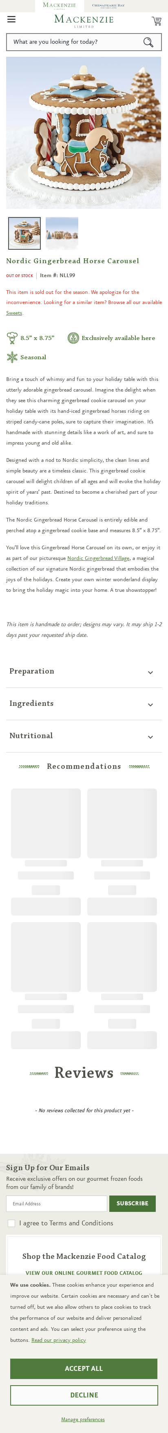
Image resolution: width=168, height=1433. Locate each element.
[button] (11, 21)
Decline (84, 1395)
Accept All (84, 1369)
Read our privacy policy (58, 1340)
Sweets (14, 313)
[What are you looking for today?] (149, 42)
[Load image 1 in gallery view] (24, 233)
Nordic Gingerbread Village (98, 558)
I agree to (66, 1223)
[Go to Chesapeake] (108, 6)
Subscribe (132, 1203)
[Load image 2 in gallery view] (62, 233)
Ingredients (31, 704)
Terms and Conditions (81, 1223)
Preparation (31, 671)
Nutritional (31, 736)
